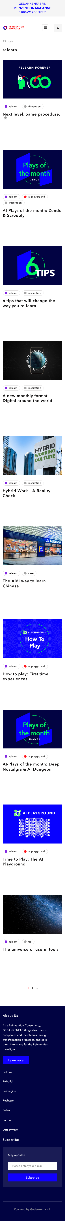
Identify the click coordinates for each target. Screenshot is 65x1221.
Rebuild (8, 1081)
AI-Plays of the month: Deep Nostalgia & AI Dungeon (31, 767)
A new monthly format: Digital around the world (27, 398)
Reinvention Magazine (32, 8)
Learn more (15, 1060)
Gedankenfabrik (32, 3)
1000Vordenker (32, 12)
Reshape (8, 1100)
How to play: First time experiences (26, 677)
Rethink (7, 1072)
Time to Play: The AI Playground (23, 862)
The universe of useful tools (31, 949)
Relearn (7, 1110)
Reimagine (9, 1091)
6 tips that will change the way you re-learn (29, 303)
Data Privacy (10, 1129)
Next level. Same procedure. (31, 114)
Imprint (7, 1120)
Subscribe (32, 1177)
